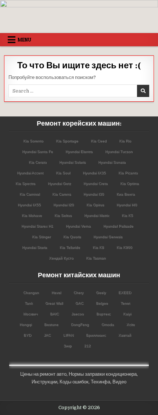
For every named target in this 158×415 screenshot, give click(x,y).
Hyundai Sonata (112, 162)
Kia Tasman (96, 258)
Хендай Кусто (61, 258)
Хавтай (124, 335)
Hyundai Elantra (79, 151)
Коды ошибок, (75, 382)
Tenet (125, 303)
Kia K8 (98, 247)
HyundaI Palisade (118, 226)
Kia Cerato (38, 162)
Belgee (102, 303)
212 (87, 346)
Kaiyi (127, 314)
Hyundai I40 (126, 205)
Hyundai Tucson (119, 151)
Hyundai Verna (78, 226)
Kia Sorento (33, 141)
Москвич (30, 314)
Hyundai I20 (63, 205)
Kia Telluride (70, 247)
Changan (31, 292)
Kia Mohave (32, 215)
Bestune (51, 324)
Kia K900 (124, 247)
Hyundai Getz (59, 183)
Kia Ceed (99, 141)
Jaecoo (77, 314)
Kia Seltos (63, 215)
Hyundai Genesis (107, 237)
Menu (24, 40)
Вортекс (103, 314)
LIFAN (68, 335)
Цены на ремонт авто (43, 374)
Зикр (68, 346)
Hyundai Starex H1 (37, 226)
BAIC (54, 314)
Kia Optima (129, 183)
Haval (56, 292)
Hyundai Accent (30, 173)
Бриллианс (96, 335)
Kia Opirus (95, 205)
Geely (101, 292)
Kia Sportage (67, 141)
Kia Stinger (41, 237)
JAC (47, 335)
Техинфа (100, 382)
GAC (79, 303)
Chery (78, 292)
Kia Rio (125, 141)
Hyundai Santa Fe (37, 151)
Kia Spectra (25, 183)
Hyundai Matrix (96, 215)
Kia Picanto (128, 173)
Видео (119, 382)
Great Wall (54, 303)
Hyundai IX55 (29, 205)
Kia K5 (127, 215)
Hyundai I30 (93, 194)
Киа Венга (125, 194)
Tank (29, 303)
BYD (27, 335)
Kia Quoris (72, 237)
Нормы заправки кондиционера (103, 374)
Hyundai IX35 (94, 173)
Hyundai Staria (34, 247)
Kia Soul (63, 173)
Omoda (107, 324)
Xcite (130, 324)
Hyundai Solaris (72, 162)
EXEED (124, 292)
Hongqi (25, 324)
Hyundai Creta (95, 183)
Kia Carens (61, 194)
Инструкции (44, 382)
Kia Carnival (29, 194)
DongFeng (80, 324)
